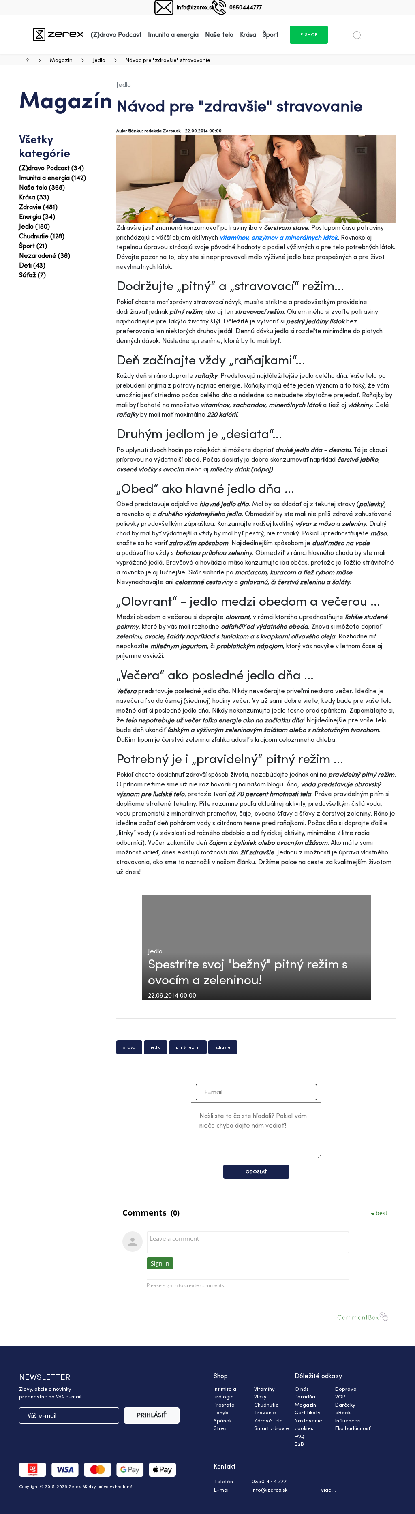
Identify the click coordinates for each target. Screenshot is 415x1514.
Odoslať (256, 1171)
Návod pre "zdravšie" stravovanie (168, 59)
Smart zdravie (271, 1428)
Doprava (346, 1389)
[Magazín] (58, 34)
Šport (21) (33, 246)
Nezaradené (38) (44, 255)
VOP (340, 1396)
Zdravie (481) (38, 207)
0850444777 (245, 7)
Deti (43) (32, 265)
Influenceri (348, 1420)
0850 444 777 (269, 1481)
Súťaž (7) (32, 275)
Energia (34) (37, 216)
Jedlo (99, 59)
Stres (220, 1428)
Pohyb (221, 1412)
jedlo (155, 1047)
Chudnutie (266, 1404)
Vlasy (260, 1396)
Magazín (61, 59)
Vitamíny (264, 1389)
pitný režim (188, 1047)
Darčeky (345, 1404)
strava (129, 1047)
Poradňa (305, 1396)
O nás (302, 1389)
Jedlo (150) (34, 226)
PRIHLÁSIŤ (152, 1415)
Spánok (223, 1420)
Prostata (224, 1404)
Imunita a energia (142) (52, 177)
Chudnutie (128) (41, 236)
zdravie (223, 1047)
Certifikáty (308, 1412)
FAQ (299, 1436)
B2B (299, 1444)
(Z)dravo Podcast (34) (51, 168)
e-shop (308, 34)
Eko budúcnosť (352, 1428)
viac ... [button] (328, 1489)
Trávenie (265, 1412)
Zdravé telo (268, 1420)
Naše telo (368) (42, 187)
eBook (343, 1412)
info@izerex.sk (195, 7)
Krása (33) (34, 197)
